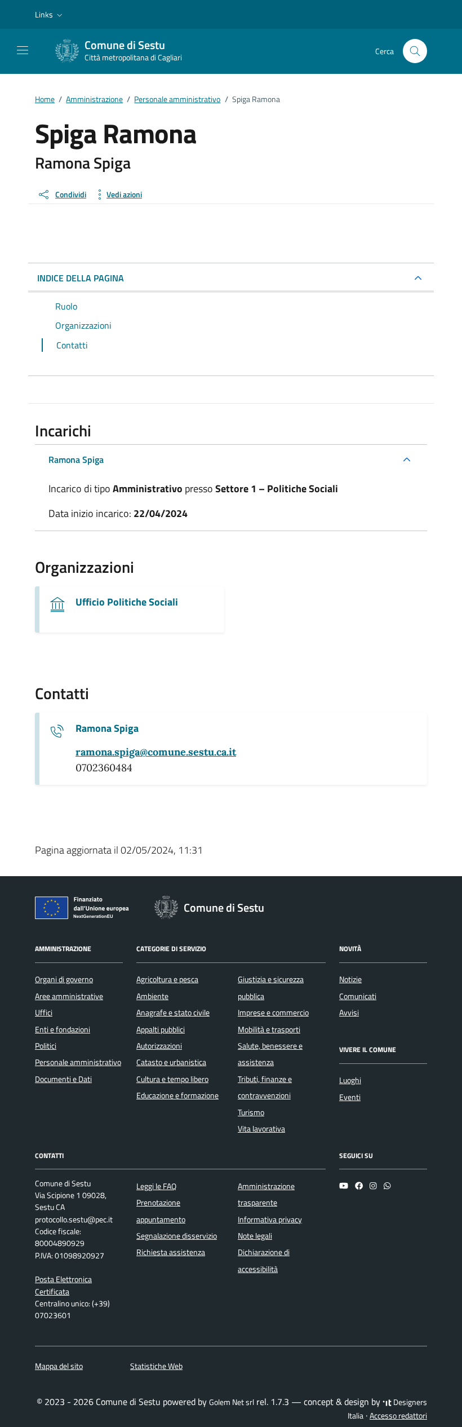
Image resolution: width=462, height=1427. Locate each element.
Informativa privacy (270, 1219)
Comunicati (357, 996)
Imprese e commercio (273, 1012)
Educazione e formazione (177, 1095)
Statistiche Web (156, 1366)
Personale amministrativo (78, 1062)
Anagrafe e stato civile (173, 1012)
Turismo (251, 1112)
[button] (50, 14)
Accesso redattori (398, 1416)
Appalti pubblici (160, 1029)
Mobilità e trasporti (269, 1029)
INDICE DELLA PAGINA (80, 278)
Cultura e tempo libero (172, 1079)
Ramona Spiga (76, 459)
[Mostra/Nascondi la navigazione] (22, 50)
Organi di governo (64, 979)
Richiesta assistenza (170, 1252)
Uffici (43, 1012)
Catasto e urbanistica (171, 1062)
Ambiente (152, 996)
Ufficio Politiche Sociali (126, 602)
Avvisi (349, 1012)
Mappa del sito (59, 1366)
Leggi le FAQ (156, 1186)
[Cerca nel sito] (415, 51)
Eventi (350, 1097)
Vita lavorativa (261, 1129)
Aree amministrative (69, 996)
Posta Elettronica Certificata (63, 1285)
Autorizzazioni (159, 1046)
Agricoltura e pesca (167, 979)
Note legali (255, 1236)
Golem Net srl (231, 1402)
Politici (45, 1046)
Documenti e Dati (63, 1079)
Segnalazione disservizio (176, 1236)
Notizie (350, 979)
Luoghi (350, 1080)
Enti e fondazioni (62, 1029)
